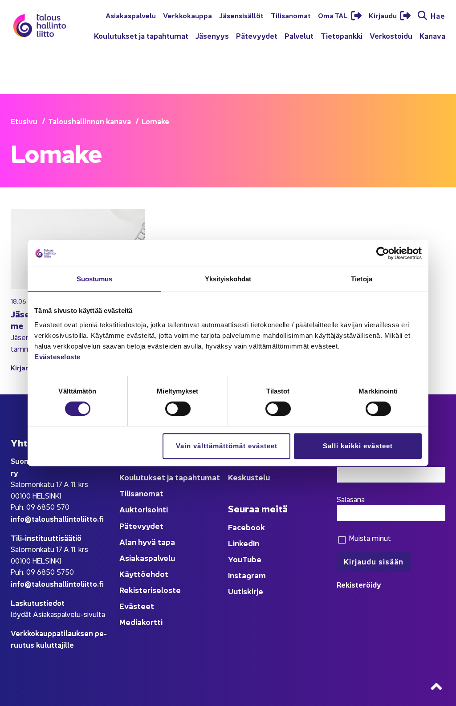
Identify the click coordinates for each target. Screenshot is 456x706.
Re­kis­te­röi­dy (359, 584)
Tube (251, 558)
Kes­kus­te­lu (249, 477)
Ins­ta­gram (247, 574)
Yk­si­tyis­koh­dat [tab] (228, 279)
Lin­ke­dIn (243, 542)
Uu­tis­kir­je (245, 590)
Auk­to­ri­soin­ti (143, 509)
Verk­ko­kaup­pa (187, 15)
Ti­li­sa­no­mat (291, 15)
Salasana (351, 499)
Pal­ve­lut (299, 35)
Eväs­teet (136, 605)
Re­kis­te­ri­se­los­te (150, 589)
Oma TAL (333, 15)
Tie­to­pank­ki (341, 35)
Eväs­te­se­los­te (57, 357)
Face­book (246, 526)
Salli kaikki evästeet (358, 446)
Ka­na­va (432, 35)
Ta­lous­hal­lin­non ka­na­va (89, 121)
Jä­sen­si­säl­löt (241, 15)
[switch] (178, 409)
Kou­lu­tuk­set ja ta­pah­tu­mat (141, 35)
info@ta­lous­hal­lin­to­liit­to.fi (57, 518)
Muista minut (369, 538)
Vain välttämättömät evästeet (226, 446)
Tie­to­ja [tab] (361, 279)
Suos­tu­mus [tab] (95, 279)
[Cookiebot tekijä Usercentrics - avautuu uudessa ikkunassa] (383, 253)
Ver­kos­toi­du (391, 35)
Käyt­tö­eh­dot (143, 573)
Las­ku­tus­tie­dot (38, 602)
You (235, 558)
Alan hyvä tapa (147, 541)
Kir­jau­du (383, 15)
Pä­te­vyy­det (256, 35)
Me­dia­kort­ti (141, 621)
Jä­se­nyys (212, 35)
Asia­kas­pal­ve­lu (131, 15)
